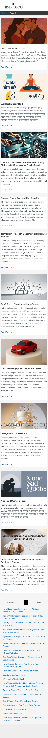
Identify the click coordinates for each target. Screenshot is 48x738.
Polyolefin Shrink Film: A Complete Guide (20, 671)
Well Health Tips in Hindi (12, 103)
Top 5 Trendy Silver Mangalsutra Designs (20, 304)
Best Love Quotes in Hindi (13, 48)
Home (4, 13)
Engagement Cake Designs (14, 433)
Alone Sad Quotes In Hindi (13, 501)
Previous (9, 602)
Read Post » (6, 67)
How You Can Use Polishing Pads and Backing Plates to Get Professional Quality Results (22, 163)
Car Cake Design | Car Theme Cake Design (21, 368)
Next (40, 602)
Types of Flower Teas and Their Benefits (20, 198)
